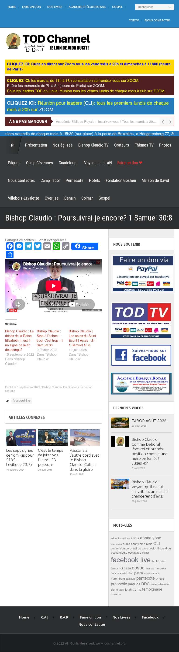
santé (154, 584)
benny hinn (138, 544)
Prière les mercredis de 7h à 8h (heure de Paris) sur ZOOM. (56, 85)
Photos (165, 145)
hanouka (160, 568)
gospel (138, 567)
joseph (138, 573)
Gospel (117, 7)
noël (157, 573)
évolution (116, 594)
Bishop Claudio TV (93, 145)
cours (145, 548)
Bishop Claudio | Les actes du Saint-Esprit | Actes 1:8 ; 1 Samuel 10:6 (83, 338)
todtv (121, 589)
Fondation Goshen (121, 180)
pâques (134, 583)
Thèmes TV (144, 145)
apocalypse (150, 537)
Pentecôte (74, 180)
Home (12, 7)
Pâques (14, 162)
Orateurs (121, 145)
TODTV (134, 20)
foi (121, 568)
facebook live (22, 400)
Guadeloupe (69, 162)
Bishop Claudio (52, 387)
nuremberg (118, 578)
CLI (156, 543)
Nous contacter (157, 20)
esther (145, 552)
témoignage (152, 589)
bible (149, 544)
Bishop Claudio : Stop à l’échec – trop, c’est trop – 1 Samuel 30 (50, 338)
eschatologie (119, 552)
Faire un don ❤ (129, 162)
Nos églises (63, 145)
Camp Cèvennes (39, 162)
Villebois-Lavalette (23, 198)
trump (137, 589)
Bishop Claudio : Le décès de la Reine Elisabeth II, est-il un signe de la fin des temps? (19, 340)
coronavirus (133, 548)
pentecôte (145, 578)
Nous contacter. (21, 180)
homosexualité (119, 573)
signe (114, 589)
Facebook (150, 617)
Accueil (13, 145)
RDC (145, 583)
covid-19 (154, 548)
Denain (70, 198)
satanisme (163, 584)
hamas (150, 568)
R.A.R (64, 617)
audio (126, 544)
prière (160, 578)
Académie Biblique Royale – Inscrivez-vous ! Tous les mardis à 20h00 (107, 121)
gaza (127, 568)
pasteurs (130, 578)
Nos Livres (54, 7)
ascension (116, 544)
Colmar (87, 198)
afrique (126, 538)
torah (128, 589)
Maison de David (155, 180)
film (153, 561)
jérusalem (149, 573)
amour (135, 538)
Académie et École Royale (87, 7)
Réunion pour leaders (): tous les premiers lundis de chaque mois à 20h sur (88, 106)
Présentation (36, 145)
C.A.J (44, 617)
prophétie (119, 583)
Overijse (52, 198)
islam (130, 573)
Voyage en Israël (98, 162)
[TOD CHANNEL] (48, 42)
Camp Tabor (50, 180)
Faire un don (31, 7)
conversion (118, 548)
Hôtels (94, 180)
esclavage (134, 552)
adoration (116, 538)
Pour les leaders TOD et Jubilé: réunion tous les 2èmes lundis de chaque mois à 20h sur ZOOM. (86, 91)
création (166, 548)
